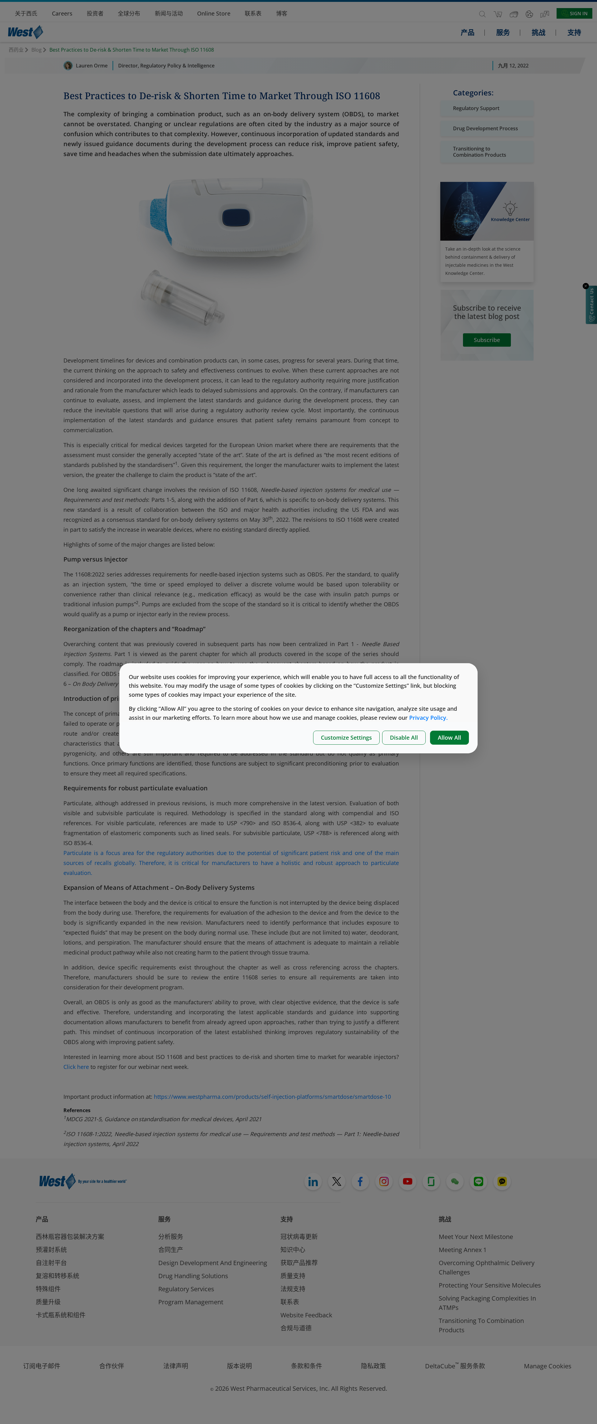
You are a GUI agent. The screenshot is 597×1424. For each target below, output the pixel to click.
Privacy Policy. (428, 717)
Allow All (449, 737)
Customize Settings (346, 737)
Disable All (404, 737)
